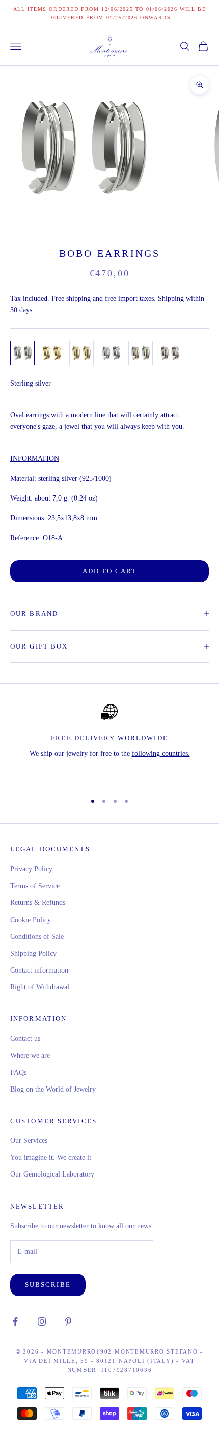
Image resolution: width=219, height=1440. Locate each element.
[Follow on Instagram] (42, 1321)
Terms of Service (35, 886)
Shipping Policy (33, 953)
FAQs (18, 1072)
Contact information (39, 970)
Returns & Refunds (37, 902)
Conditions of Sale (37, 937)
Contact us (25, 1038)
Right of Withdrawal (39, 987)
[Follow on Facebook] (15, 1321)
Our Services (28, 1140)
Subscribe (48, 1284)
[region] (109, 743)
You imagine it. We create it (50, 1157)
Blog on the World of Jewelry (53, 1089)
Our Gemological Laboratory (52, 1174)
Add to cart (110, 571)
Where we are (30, 1056)
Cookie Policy (30, 920)
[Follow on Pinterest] (68, 1321)
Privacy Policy (31, 869)
